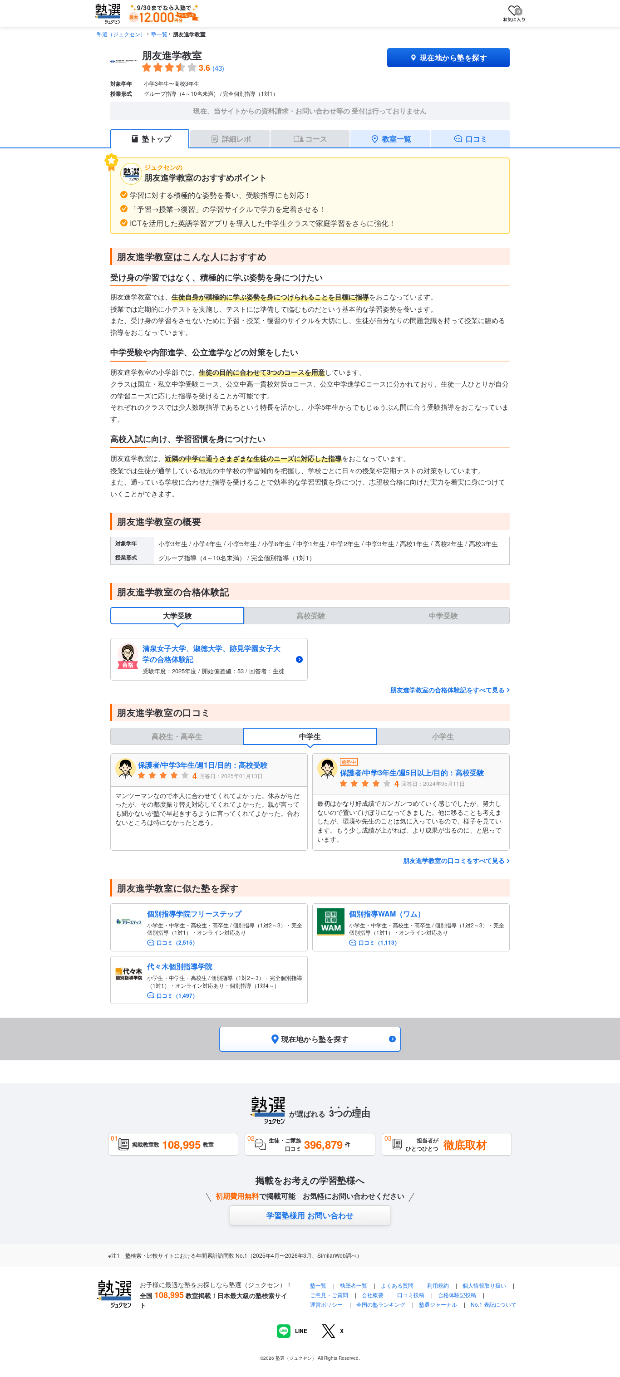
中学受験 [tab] (443, 615)
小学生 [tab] (443, 736)
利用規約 (438, 1285)
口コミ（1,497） (177, 996)
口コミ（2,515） (177, 942)
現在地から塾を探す (453, 57)
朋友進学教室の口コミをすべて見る (454, 860)
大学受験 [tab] (177, 615)
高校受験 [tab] (310, 615)
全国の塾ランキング (380, 1304)
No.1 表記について (494, 1304)
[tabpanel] (310, 659)
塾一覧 (159, 34)
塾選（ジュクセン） (121, 34)
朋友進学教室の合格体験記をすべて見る (447, 689)
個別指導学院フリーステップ (194, 913)
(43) (218, 68)
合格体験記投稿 (457, 1295)
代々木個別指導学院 (179, 966)
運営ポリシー (326, 1304)
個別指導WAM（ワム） (387, 913)
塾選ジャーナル (438, 1304)
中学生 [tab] (310, 736)
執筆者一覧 (353, 1285)
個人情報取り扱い (484, 1285)
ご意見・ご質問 (329, 1295)
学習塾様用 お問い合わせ (310, 1215)
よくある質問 (398, 1285)
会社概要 (373, 1295)
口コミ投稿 (410, 1295)
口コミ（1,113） (379, 942)
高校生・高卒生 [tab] (177, 736)
